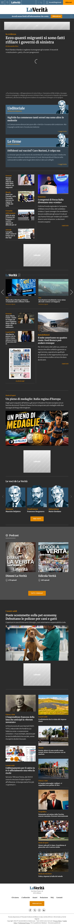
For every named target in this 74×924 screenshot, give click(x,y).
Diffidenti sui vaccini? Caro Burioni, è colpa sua (33, 150)
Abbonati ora (56, 16)
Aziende (8, 230)
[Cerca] (7, 2)
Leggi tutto (65, 225)
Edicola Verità (47, 576)
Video (7, 297)
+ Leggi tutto (62, 131)
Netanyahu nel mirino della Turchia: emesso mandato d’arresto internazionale (53, 815)
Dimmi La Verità (16, 576)
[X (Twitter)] (34, 910)
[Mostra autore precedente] (3, 496)
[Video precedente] (2, 292)
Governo (9, 176)
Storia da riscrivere (45, 874)
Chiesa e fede (10, 714)
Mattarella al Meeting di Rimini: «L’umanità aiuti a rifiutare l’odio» (18, 301)
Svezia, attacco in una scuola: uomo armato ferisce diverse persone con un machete (51, 752)
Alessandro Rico (12, 46)
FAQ (52, 898)
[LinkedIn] (43, 910)
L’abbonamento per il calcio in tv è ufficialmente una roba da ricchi (20, 770)
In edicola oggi (20, 381)
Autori (35, 898)
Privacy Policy (57, 921)
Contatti (59, 898)
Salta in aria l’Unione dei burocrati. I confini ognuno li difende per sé (11, 220)
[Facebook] (30, 910)
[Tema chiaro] (38, 2)
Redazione (44, 898)
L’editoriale (25, 898)
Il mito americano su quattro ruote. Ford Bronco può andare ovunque (52, 340)
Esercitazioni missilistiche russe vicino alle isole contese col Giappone (52, 301)
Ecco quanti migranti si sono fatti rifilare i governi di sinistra (35, 40)
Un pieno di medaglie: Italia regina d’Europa (33, 399)
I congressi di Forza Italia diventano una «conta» (51, 201)
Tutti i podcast (37, 593)
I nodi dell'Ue (10, 332)
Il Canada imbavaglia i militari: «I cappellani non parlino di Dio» (50, 784)
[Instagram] (39, 910)
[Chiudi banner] (71, 16)
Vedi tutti (37, 519)
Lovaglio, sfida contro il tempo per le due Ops (11, 235)
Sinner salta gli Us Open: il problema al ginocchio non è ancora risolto (52, 846)
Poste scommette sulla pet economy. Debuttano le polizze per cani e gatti (31, 616)
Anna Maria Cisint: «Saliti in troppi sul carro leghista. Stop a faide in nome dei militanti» (11, 321)
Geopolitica (42, 812)
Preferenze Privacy (24, 923)
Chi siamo (15, 898)
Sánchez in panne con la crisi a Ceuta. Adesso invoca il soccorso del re (11, 339)
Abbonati (68, 2)
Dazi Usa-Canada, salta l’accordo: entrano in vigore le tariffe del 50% (11, 200)
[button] (37, 428)
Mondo (8, 192)
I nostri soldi (11, 611)
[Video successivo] (71, 292)
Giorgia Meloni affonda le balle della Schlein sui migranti (10, 182)
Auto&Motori (44, 335)
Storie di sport (11, 395)
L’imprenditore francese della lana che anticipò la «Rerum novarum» (20, 719)
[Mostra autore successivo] (71, 496)
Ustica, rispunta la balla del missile (50, 876)
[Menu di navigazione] (2, 2)
